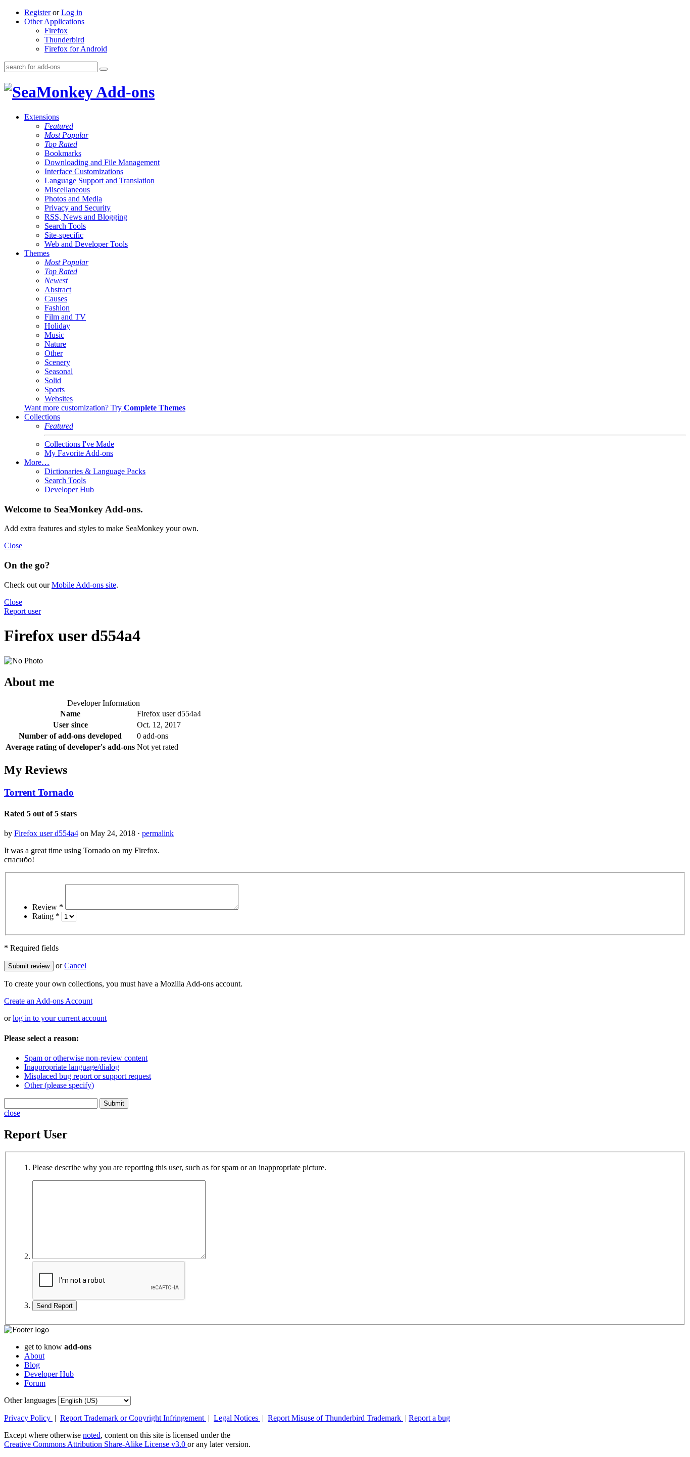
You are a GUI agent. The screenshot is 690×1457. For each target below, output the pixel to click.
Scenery (57, 362)
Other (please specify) (59, 1085)
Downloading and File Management (102, 162)
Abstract (57, 289)
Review (47, 907)
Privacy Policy (28, 1418)
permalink (158, 833)
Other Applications (54, 21)
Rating (46, 916)
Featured (58, 126)
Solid (52, 380)
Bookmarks (62, 153)
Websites (58, 398)
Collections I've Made (79, 444)
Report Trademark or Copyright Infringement (133, 1418)
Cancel (75, 965)
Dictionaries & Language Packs (94, 471)
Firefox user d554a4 (46, 833)
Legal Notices (237, 1418)
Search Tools (65, 226)
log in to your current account (60, 1018)
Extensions (41, 117)
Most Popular (66, 135)
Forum (34, 1383)
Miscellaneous (67, 189)
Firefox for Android (75, 48)
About (34, 1355)
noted (92, 1435)
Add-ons (124, 92)
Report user (22, 611)
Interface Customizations (83, 171)
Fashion (57, 307)
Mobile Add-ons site (84, 585)
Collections (42, 416)
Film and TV (65, 317)
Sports (54, 389)
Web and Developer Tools (86, 244)
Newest (56, 280)
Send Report (54, 1306)
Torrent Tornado (39, 792)
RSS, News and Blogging (85, 217)
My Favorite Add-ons (78, 453)
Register (37, 12)
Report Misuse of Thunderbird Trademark (335, 1418)
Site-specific (63, 235)
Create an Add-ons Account (48, 1001)
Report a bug (429, 1418)
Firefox (56, 30)
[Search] (104, 69)
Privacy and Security (77, 207)
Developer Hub (69, 489)
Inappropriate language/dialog (71, 1067)
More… (37, 462)
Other (53, 353)
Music (54, 335)
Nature (55, 344)
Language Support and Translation (99, 180)
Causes (55, 298)
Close (13, 545)
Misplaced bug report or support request (87, 1076)
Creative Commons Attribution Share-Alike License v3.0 (95, 1444)
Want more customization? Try (104, 407)
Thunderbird (64, 39)
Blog (32, 1365)
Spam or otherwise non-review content (85, 1058)
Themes (37, 253)
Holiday (57, 326)
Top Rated (60, 144)
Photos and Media (73, 198)
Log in (71, 12)
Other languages (30, 1400)
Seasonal (58, 371)
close (12, 1113)
